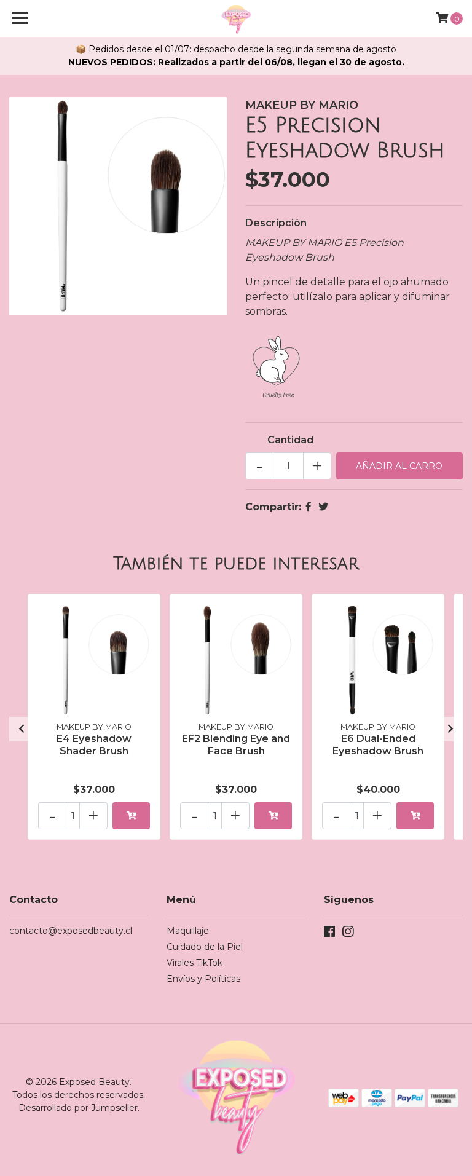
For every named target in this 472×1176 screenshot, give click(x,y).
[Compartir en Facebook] (308, 507)
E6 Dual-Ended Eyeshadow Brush (377, 744)
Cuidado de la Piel (205, 946)
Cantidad (290, 440)
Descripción (276, 223)
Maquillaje (188, 930)
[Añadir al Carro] (131, 815)
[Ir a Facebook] (329, 934)
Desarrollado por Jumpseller (78, 1107)
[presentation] (21, 729)
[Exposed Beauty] (236, 18)
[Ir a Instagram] (347, 934)
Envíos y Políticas (203, 978)
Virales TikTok (194, 962)
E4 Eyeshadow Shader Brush (94, 744)
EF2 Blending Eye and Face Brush (236, 744)
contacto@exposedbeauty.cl (70, 930)
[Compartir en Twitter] (323, 507)
